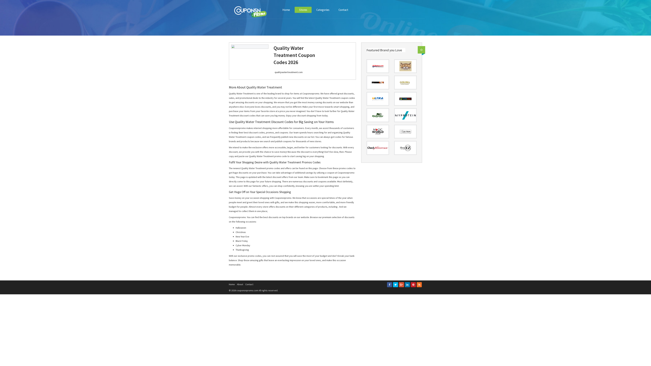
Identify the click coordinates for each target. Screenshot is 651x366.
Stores (303, 10)
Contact (343, 10)
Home (286, 10)
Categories (322, 10)
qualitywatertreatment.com (289, 72)
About (240, 284)
